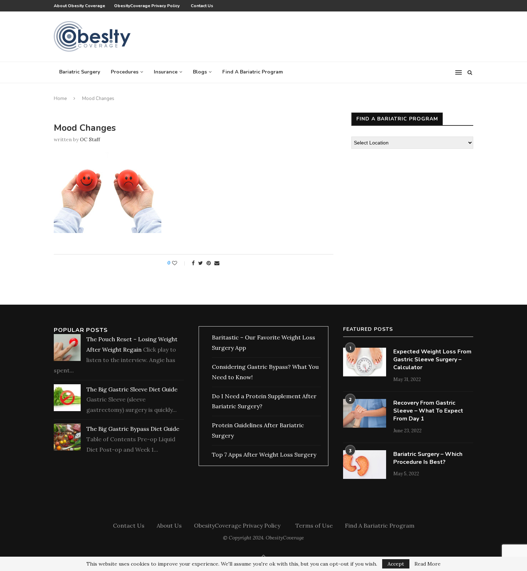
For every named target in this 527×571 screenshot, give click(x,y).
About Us (169, 525)
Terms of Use (314, 525)
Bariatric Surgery (79, 71)
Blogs (200, 71)
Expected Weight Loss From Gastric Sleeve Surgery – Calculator (432, 360)
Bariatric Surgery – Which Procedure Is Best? (427, 458)
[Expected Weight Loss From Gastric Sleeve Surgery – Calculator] (364, 362)
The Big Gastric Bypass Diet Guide (132, 428)
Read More (427, 563)
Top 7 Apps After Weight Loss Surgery (264, 454)
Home (60, 98)
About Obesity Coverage (79, 6)
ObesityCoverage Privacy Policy (148, 6)
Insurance (165, 71)
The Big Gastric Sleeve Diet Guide (131, 389)
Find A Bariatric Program (252, 71)
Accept (396, 564)
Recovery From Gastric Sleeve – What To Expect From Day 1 (428, 411)
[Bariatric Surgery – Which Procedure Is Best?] (364, 464)
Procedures (124, 71)
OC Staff (90, 139)
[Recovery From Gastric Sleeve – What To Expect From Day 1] (364, 413)
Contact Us (202, 6)
